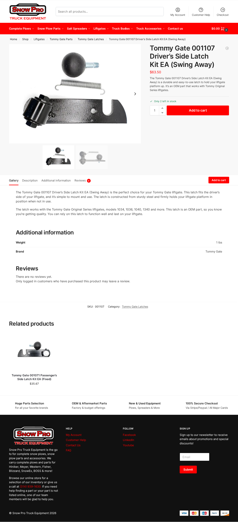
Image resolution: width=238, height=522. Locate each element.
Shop (25, 39)
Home (13, 39)
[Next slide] (135, 94)
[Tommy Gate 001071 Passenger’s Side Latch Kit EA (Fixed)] (227, 48)
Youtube (128, 445)
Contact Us (73, 445)
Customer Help (201, 14)
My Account (177, 14)
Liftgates (39, 39)
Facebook (129, 435)
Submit (188, 469)
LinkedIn (128, 440)
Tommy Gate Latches (91, 39)
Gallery (13, 180)
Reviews (82, 180)
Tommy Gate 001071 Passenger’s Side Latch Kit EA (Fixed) (34, 377)
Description (30, 180)
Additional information (56, 180)
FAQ (68, 450)
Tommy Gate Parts (61, 39)
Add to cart (198, 110)
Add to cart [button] (34, 391)
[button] (220, 28)
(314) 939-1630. (30, 486)
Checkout (223, 14)
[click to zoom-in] (75, 93)
